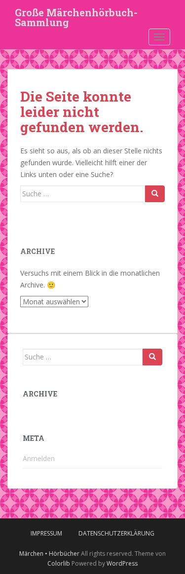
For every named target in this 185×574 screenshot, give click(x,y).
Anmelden (39, 458)
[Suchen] (155, 193)
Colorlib (58, 563)
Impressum (46, 533)
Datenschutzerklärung (116, 533)
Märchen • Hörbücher (49, 553)
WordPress (122, 563)
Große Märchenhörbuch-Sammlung (76, 15)
